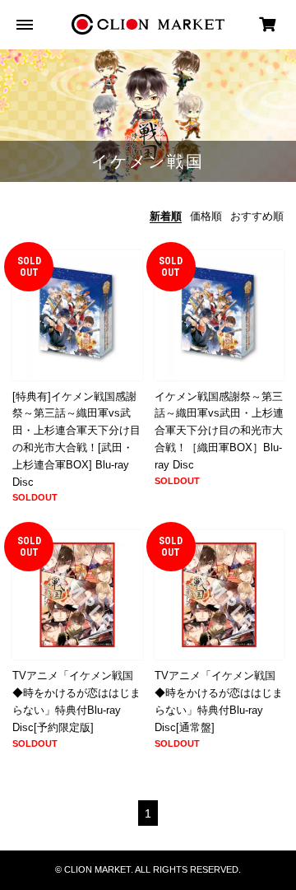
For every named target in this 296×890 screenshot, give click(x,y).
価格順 (206, 216)
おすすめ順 (257, 216)
